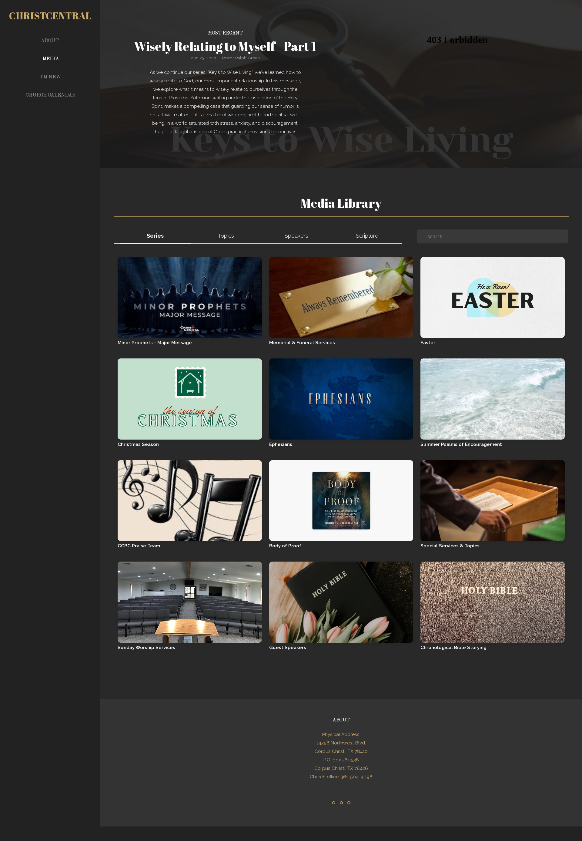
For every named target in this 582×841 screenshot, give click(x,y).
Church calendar (51, 95)
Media (50, 59)
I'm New (50, 77)
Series (155, 236)
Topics (226, 236)
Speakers (296, 236)
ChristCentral (50, 15)
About (50, 40)
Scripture (367, 236)
